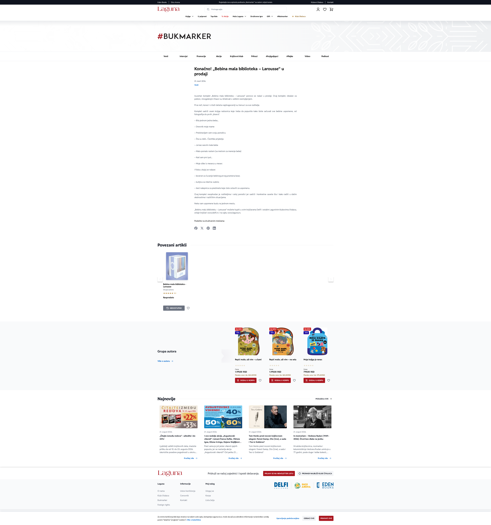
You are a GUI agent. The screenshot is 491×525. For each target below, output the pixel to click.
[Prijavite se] (318, 9)
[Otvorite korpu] (331, 9)
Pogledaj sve (322, 399)
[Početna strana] (169, 9)
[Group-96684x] (325, 485)
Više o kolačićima (194, 520)
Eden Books (162, 2)
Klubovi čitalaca (317, 2)
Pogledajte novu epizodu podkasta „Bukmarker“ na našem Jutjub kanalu (245, 2)
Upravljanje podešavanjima (287, 518)
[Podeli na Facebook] (195, 228)
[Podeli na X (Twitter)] (202, 228)
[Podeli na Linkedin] (214, 228)
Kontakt (330, 2)
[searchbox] (245, 9)
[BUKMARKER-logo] (184, 36)
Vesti (196, 85)
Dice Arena (175, 2)
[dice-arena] (302, 485)
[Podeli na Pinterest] (208, 228)
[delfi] (281, 485)
